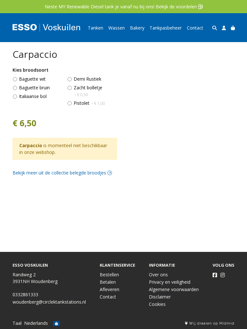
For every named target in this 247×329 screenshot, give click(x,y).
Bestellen (109, 274)
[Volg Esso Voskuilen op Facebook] (215, 275)
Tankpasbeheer (166, 28)
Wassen (116, 28)
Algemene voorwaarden (174, 289)
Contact (195, 28)
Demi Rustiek (87, 79)
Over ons (158, 274)
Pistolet (89, 103)
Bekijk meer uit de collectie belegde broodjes (60, 173)
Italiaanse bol (33, 96)
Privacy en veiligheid (169, 282)
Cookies (157, 304)
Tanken (95, 28)
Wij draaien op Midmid (211, 323)
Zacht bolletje (88, 90)
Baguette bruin (34, 87)
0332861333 (25, 294)
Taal (17, 323)
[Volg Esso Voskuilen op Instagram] (222, 275)
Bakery (137, 28)
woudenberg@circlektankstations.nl (49, 302)
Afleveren (109, 289)
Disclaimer (160, 297)
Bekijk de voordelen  (179, 7)
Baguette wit (32, 79)
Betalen (108, 282)
